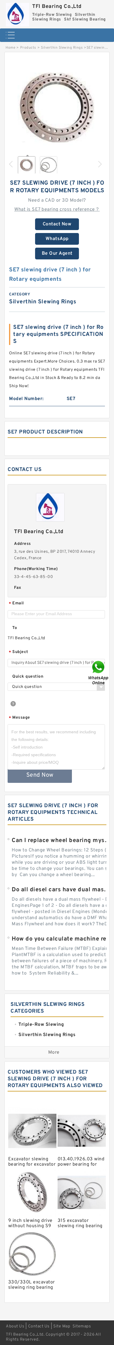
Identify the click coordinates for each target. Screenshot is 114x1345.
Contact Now (57, 224)
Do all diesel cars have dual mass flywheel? (62, 890)
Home (10, 47)
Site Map (61, 1326)
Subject (18, 652)
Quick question (27, 676)
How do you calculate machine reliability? (62, 939)
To (14, 627)
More (54, 1052)
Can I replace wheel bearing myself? (62, 840)
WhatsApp (57, 239)
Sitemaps (81, 1326)
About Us (15, 1326)
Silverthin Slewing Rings (62, 47)
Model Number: (26, 399)
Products (28, 47)
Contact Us (39, 1326)
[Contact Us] (99, 672)
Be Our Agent (57, 253)
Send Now (39, 775)
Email (16, 603)
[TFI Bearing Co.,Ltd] (17, 13)
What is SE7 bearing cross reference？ (57, 209)
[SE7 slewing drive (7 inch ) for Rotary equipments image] (57, 107)
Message (19, 718)
